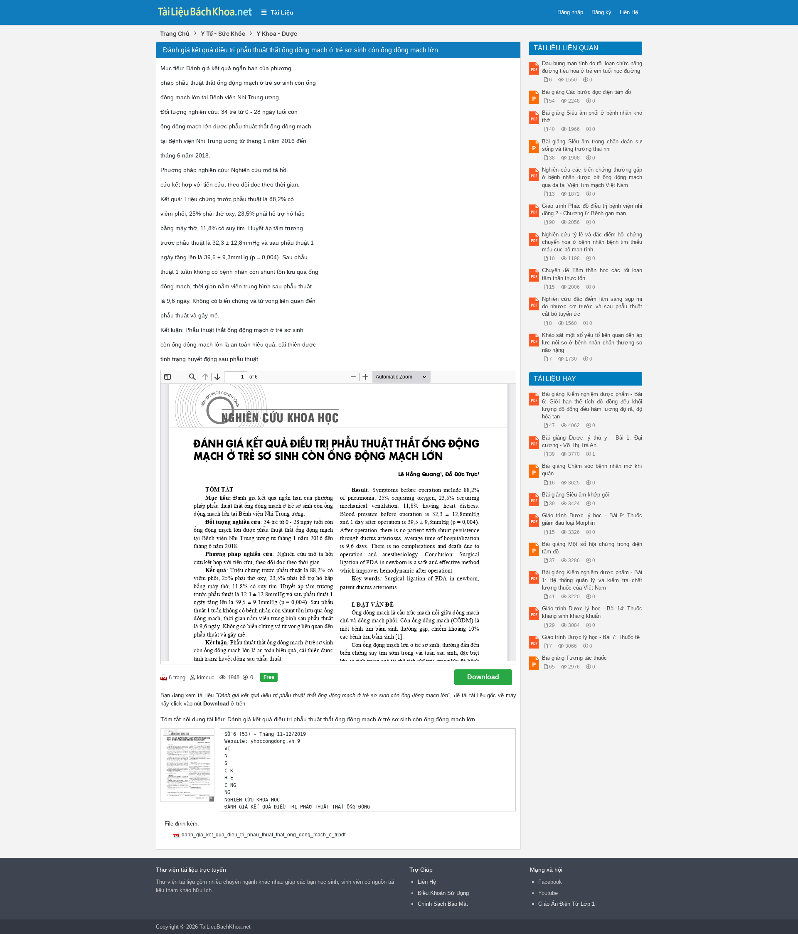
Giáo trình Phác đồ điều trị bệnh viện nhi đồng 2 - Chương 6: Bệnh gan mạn (592, 209)
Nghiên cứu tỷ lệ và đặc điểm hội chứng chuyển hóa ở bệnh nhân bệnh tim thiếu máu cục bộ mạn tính (592, 242)
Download (483, 677)
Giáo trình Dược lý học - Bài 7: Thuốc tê (591, 637)
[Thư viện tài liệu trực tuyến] (204, 11)
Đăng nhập (570, 12)
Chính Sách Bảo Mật (443, 904)
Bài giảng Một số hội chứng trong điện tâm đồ (592, 548)
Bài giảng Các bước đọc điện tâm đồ (586, 92)
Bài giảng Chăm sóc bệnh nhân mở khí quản (592, 470)
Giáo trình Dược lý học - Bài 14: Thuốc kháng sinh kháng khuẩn (592, 612)
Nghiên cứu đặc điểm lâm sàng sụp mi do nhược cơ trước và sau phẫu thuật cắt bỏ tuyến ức (592, 306)
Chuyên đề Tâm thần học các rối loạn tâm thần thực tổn (592, 274)
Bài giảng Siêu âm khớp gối (575, 495)
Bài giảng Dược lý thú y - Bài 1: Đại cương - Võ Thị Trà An (592, 441)
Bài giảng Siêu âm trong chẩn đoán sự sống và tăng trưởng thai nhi (592, 145)
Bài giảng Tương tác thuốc (574, 658)
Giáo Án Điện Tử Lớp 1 (566, 904)
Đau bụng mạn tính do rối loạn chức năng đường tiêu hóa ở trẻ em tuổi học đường (592, 67)
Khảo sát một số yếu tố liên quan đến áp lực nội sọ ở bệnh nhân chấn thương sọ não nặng (592, 342)
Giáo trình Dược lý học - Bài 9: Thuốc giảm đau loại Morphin (592, 519)
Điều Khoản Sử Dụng (443, 893)
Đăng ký (601, 12)
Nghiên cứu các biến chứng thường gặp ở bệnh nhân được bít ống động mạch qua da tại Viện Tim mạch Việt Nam (592, 177)
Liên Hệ (629, 12)
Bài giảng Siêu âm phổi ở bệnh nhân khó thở (592, 116)
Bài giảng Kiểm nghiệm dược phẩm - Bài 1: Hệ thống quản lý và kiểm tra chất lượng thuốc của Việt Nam (592, 579)
